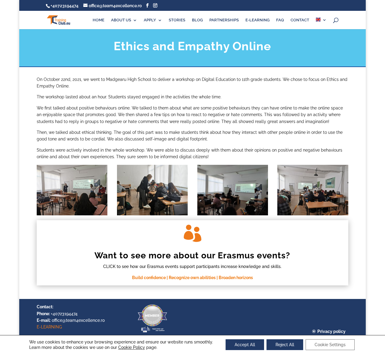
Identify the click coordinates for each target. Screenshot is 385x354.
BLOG (197, 20)
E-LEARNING (257, 20)
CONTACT (300, 20)
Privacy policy (331, 331)
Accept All (245, 344)
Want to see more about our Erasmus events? (192, 255)
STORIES (177, 20)
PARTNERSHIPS (224, 20)
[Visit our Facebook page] (147, 5)
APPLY (150, 20)
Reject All (285, 344)
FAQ (280, 20)
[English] (321, 23)
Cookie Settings (330, 344)
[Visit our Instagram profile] (155, 5)
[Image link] (152, 332)
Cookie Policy (131, 347)
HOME (98, 20)
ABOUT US (121, 20)
